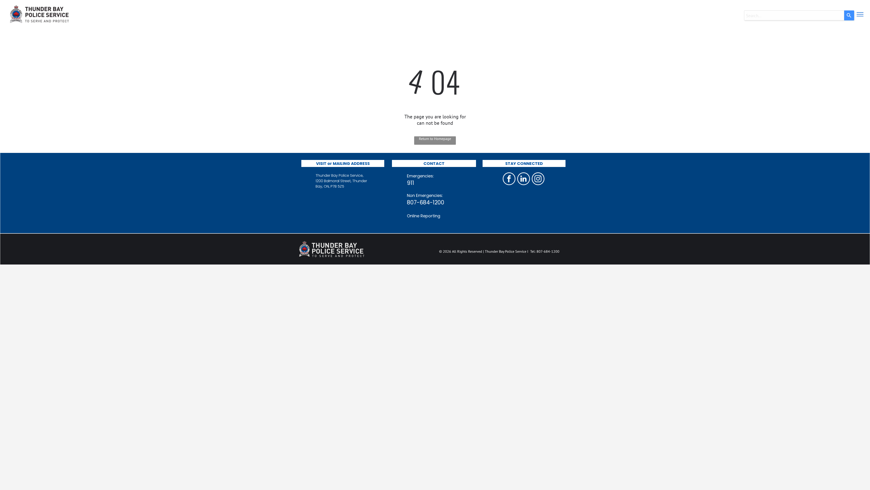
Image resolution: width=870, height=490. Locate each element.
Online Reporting (423, 216)
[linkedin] (523, 179)
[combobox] (794, 15)
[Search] (849, 15)
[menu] (860, 14)
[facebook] (509, 179)
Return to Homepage (435, 138)
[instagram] (538, 179)
